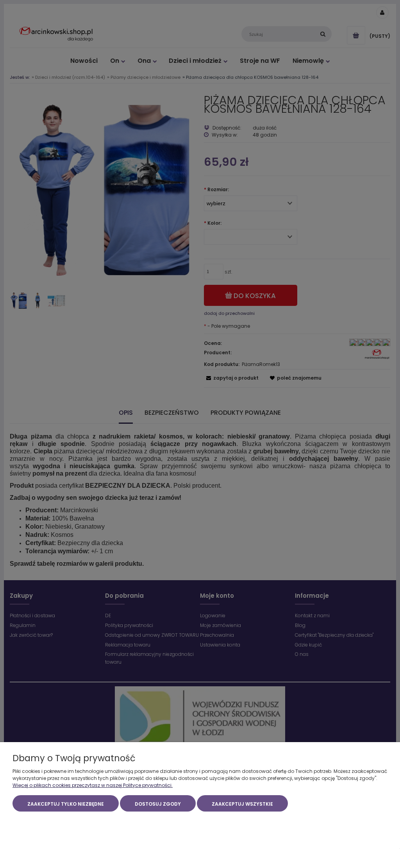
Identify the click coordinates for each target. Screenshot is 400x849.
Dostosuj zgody (158, 804)
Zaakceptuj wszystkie (242, 804)
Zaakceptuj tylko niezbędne (65, 804)
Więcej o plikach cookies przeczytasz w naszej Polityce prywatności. (92, 785)
